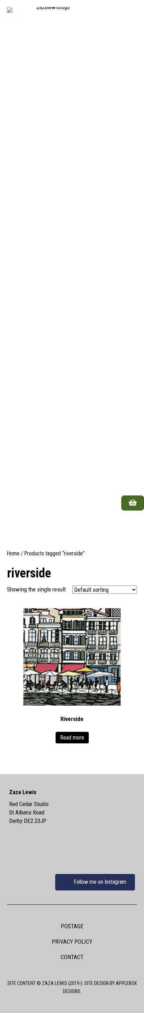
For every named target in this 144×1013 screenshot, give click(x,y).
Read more (72, 737)
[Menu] (128, 526)
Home (13, 553)
